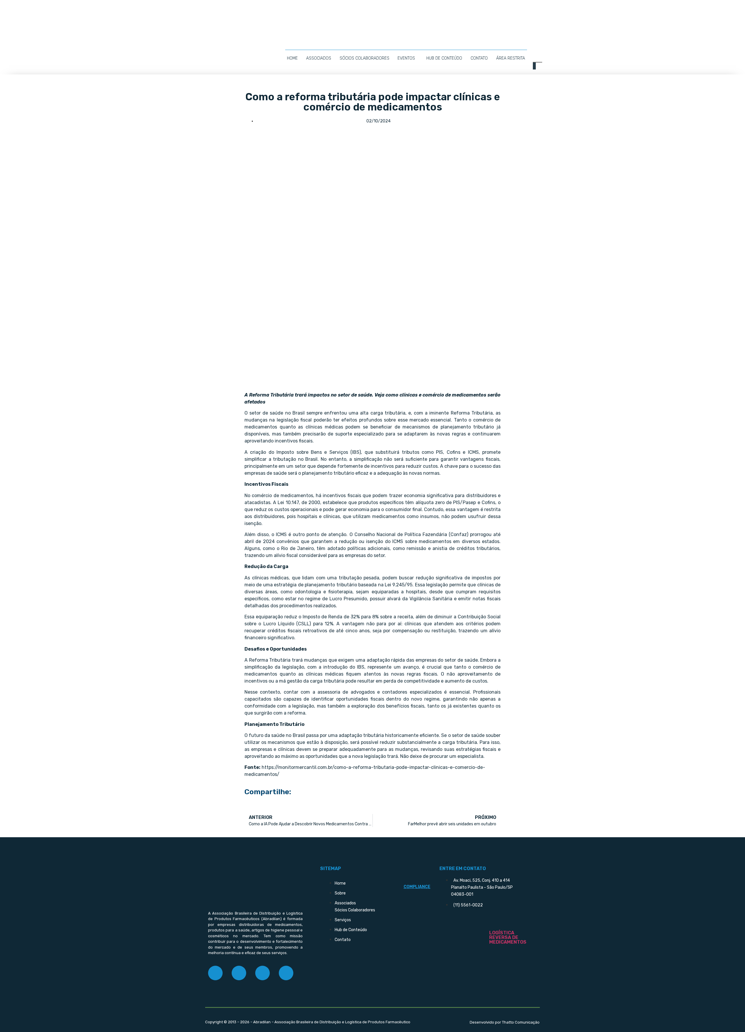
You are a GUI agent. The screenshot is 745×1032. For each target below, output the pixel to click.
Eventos (406, 58)
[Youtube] (286, 973)
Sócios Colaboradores (364, 58)
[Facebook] (215, 973)
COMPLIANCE (417, 886)
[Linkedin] (262, 973)
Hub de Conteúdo (444, 58)
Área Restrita (510, 58)
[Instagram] (239, 973)
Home (292, 58)
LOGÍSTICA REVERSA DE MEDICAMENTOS (507, 937)
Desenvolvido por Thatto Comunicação (505, 1022)
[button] (534, 66)
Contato (479, 58)
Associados (318, 58)
